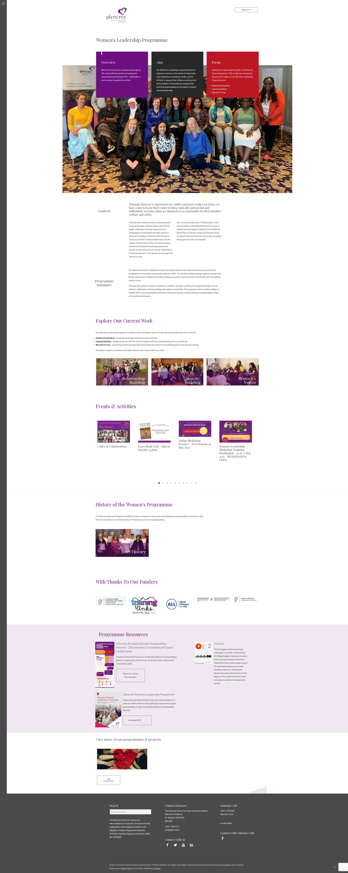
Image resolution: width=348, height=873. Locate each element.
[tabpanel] (116, 436)
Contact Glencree (175, 805)
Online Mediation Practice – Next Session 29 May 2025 (195, 444)
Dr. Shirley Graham (222, 656)
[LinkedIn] (191, 845)
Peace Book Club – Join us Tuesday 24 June (154, 448)
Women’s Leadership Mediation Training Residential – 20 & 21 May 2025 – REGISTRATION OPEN (235, 453)
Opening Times (226, 814)
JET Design (156, 868)
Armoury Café (228, 805)
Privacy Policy (126, 868)
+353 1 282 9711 (172, 826)
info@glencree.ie (172, 830)
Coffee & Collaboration (111, 446)
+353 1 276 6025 (227, 811)
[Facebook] (167, 845)
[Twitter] (175, 845)
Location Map (226, 823)
